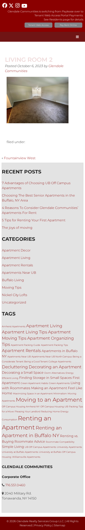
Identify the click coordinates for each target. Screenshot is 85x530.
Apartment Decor (16, 250)
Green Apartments (59, 383)
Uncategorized (14, 302)
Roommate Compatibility (60, 442)
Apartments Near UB (19, 273)
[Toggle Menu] (77, 37)
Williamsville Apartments (26, 457)
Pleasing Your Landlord (27, 411)
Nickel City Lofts (14, 295)
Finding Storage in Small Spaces (45, 378)
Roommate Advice (29, 441)
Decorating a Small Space (23, 372)
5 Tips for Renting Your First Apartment (33, 220)
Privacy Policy (43, 525)
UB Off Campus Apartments (40, 447)
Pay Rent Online (68, 25)
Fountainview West (19, 158)
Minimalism (60, 393)
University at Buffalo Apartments (20, 452)
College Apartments (59, 361)
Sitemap (59, 525)
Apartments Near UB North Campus (52, 356)
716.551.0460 (15, 485)
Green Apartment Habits (34, 383)
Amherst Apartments (13, 326)
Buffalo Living (13, 280)
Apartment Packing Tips (54, 345)
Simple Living (13, 447)
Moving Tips (11, 287)
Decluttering (15, 366)
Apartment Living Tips (24, 332)
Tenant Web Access (38, 25)
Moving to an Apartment (49, 399)
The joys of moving (17, 228)
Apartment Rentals (17, 265)
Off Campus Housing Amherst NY (21, 406)
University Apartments (69, 447)
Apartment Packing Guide (25, 345)
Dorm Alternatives (54, 373)
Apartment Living (16, 258)
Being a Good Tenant (36, 361)
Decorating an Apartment (55, 366)
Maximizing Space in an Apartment (33, 393)
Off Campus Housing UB (54, 406)
